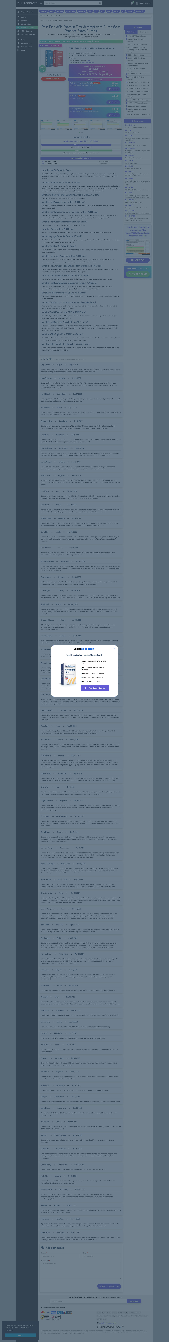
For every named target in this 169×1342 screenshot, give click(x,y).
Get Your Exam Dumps (95, 688)
